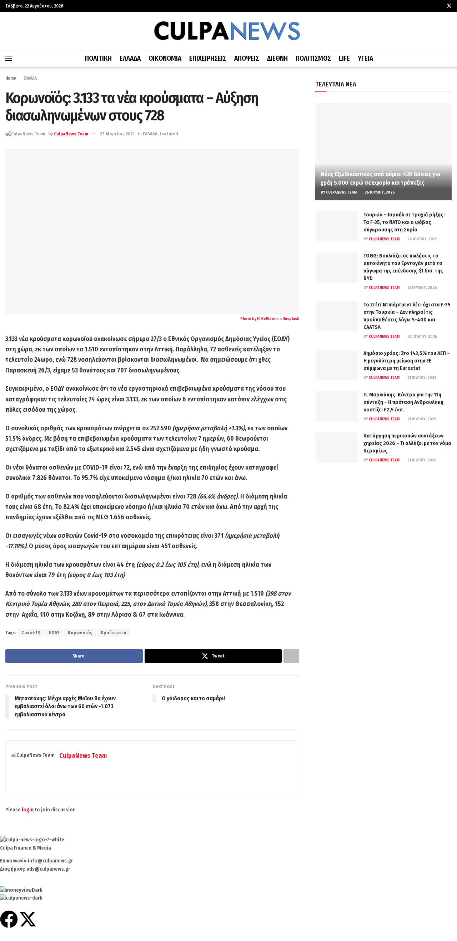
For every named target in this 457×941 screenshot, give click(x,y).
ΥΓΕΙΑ (365, 58)
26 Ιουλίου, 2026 (379, 192)
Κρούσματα (113, 632)
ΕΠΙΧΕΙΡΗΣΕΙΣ (207, 58)
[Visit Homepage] (228, 30)
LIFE (344, 58)
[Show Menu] (8, 58)
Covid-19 (31, 632)
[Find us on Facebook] (440, 6)
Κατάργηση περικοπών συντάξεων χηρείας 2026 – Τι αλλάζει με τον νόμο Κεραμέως (407, 443)
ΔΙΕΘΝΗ (277, 58)
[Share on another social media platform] (291, 656)
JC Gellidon (266, 318)
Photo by (248, 318)
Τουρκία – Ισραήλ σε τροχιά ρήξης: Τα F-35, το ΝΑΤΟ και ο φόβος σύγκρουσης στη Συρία (404, 222)
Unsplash (290, 318)
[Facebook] (9, 919)
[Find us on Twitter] (449, 6)
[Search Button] (449, 58)
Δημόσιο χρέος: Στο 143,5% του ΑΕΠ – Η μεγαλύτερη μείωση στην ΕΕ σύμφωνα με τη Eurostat (406, 360)
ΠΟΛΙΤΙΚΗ (98, 58)
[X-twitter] (28, 919)
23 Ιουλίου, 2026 (422, 287)
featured (169, 133)
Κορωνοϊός (80, 632)
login (28, 810)
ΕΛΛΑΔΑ (130, 58)
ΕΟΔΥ (54, 632)
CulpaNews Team (71, 133)
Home (10, 78)
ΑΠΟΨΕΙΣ (246, 58)
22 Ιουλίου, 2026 (422, 336)
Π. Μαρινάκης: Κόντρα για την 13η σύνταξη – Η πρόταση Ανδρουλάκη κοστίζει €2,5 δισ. (403, 402)
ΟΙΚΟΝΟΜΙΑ (165, 58)
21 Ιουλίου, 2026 (422, 377)
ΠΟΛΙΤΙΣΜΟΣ (313, 58)
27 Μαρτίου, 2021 (117, 133)
